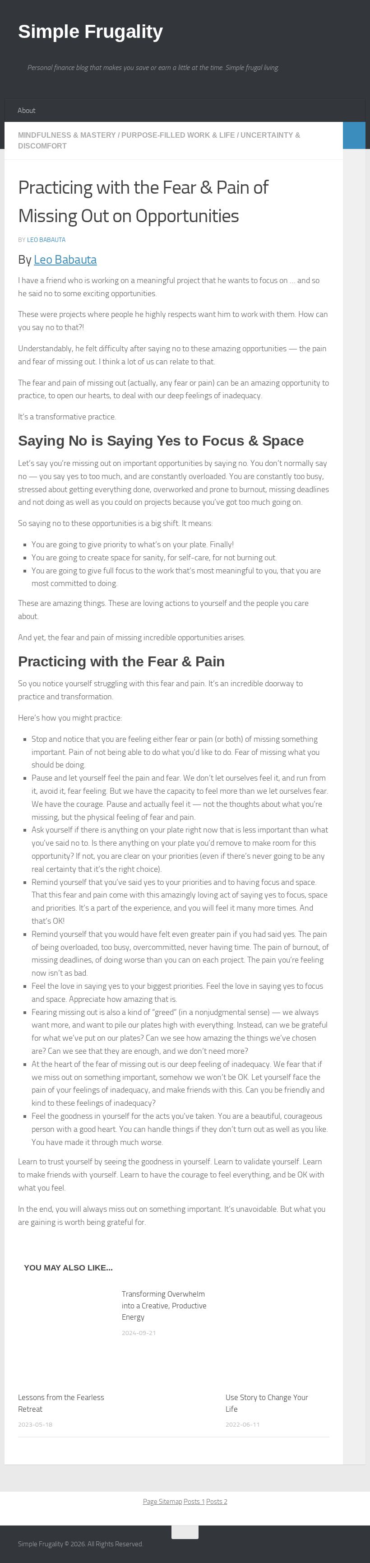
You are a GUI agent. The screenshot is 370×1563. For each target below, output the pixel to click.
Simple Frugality (90, 31)
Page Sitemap (162, 1502)
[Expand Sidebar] (354, 135)
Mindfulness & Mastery (67, 135)
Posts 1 (194, 1502)
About (27, 110)
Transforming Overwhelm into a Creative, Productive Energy (164, 1305)
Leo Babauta (46, 240)
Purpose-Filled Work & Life (178, 135)
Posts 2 (216, 1502)
